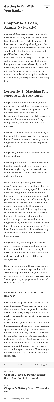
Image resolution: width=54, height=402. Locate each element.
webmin (29, 365)
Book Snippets (42, 365)
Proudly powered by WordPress (16, 398)
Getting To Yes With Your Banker (19, 8)
